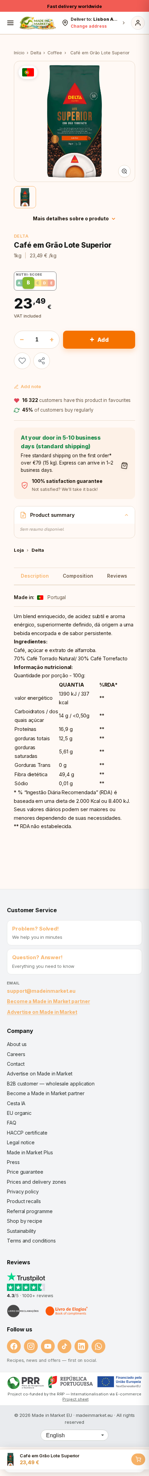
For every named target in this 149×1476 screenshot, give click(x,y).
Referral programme (30, 1211)
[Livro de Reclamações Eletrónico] (23, 1311)
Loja (19, 550)
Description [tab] (35, 576)
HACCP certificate (27, 1133)
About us (17, 1044)
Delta (35, 52)
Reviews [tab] (117, 576)
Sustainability (21, 1231)
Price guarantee (25, 1172)
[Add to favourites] (22, 360)
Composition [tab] (78, 576)
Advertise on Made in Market (42, 1012)
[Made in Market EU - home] (37, 22)
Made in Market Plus (30, 1152)
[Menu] (10, 23)
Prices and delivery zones (36, 1182)
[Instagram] (31, 1346)
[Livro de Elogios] (67, 1311)
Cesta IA (16, 1103)
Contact (15, 1064)
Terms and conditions (31, 1241)
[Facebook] (14, 1346)
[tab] (25, 197)
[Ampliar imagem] (124, 171)
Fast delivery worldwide (74, 6)
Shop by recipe (24, 1221)
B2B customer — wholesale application (51, 1084)
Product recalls (24, 1201)
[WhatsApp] (98, 1346)
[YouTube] (48, 1346)
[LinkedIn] (81, 1346)
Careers (16, 1054)
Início (19, 52)
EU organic (19, 1113)
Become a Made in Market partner (48, 1001)
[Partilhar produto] (41, 360)
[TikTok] (64, 1346)
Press (13, 1162)
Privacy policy (23, 1191)
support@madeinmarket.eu (41, 991)
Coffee (54, 52)
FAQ (11, 1123)
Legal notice (21, 1142)
